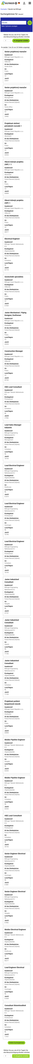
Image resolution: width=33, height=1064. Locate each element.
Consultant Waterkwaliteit (15, 1005)
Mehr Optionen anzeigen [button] (9, 26)
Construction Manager (14, 351)
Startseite (4, 9)
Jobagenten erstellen (22, 41)
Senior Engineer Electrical (15, 853)
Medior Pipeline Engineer (15, 740)
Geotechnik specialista (14, 277)
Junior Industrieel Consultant (11, 580)
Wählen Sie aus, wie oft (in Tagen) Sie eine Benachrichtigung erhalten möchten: (17, 36)
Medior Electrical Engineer (15, 929)
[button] (29, 3)
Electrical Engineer (12, 239)
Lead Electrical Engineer (14, 465)
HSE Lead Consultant (13, 387)
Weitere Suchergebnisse (16, 1043)
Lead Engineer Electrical (14, 967)
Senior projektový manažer (15, 51)
